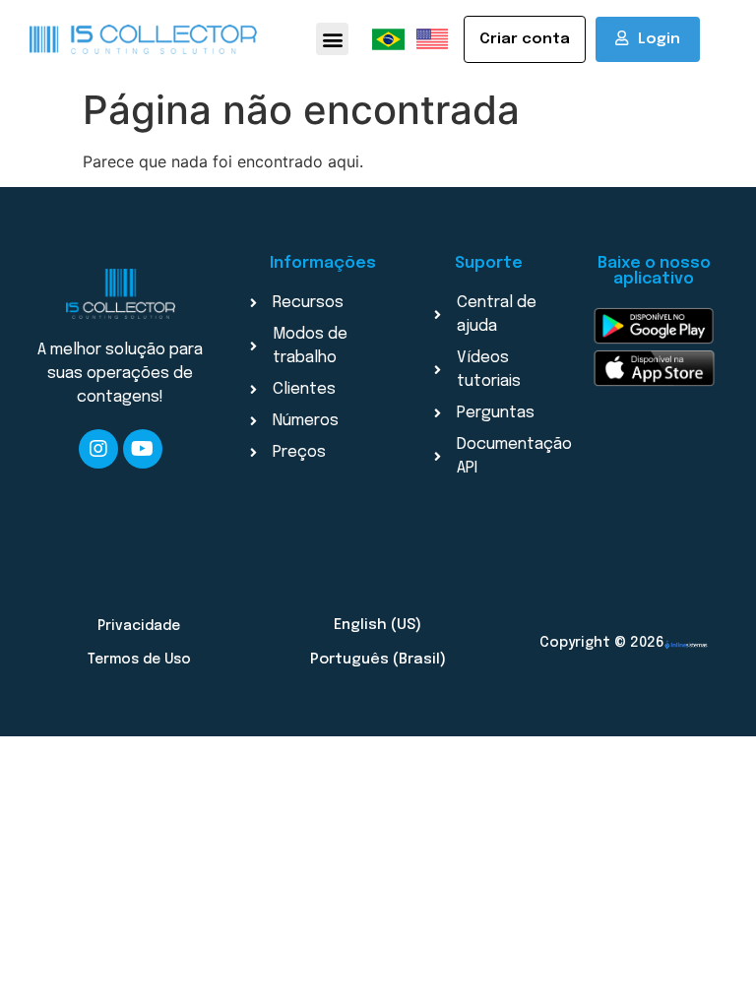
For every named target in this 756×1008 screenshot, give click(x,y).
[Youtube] (142, 449)
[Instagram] (98, 449)
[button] (332, 39)
